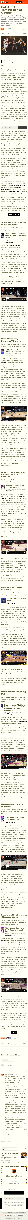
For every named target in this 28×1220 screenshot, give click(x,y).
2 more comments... (6, 1141)
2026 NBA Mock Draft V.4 (10, 1154)
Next (23, 1049)
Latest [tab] (7, 1149)
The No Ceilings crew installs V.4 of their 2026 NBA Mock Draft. (9, 1158)
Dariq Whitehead (22, 721)
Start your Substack (10, 1215)
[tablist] (8, 1059)
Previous (6, 1049)
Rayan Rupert (16, 607)
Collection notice (22, 1212)
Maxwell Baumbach (11, 489)
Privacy (12, 1212)
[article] (14, 1158)
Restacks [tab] (11, 1060)
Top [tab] (3, 1149)
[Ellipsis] (26, 1074)
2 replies (8, 1134)
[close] (23, 1169)
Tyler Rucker (8, 28)
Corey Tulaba (7, 712)
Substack (8, 1218)
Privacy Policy (19, 1205)
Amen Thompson (15, 245)
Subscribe (19, 2)
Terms (16, 1212)
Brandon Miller (14, 191)
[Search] (25, 1149)
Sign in (24, 2)
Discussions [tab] (13, 1149)
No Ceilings (7, 1160)
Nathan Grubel (9, 821)
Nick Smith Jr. (13, 828)
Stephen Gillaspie (10, 353)
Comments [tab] (5, 1060)
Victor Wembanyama (18, 185)
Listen (24, 29)
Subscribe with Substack (15, 1199)
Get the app (20, 1215)
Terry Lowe (8, 1074)
